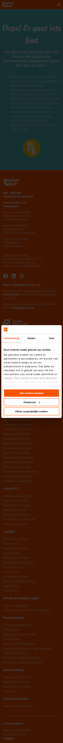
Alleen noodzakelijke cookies (31, 411)
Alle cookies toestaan (32, 393)
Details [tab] (32, 338)
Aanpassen (29, 402)
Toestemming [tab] (11, 338)
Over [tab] (51, 338)
